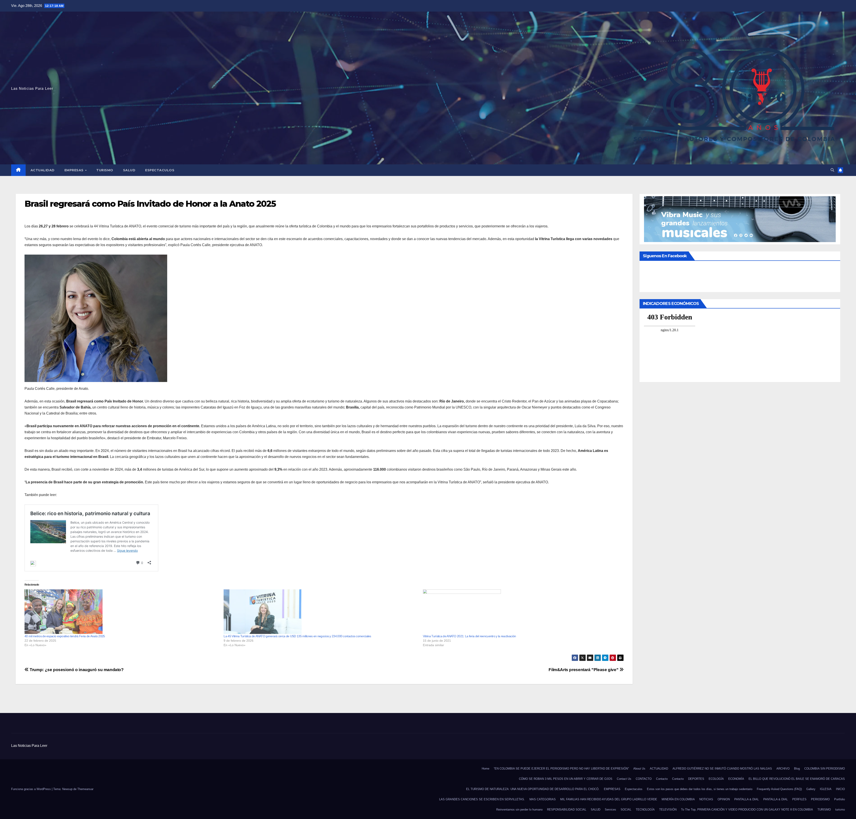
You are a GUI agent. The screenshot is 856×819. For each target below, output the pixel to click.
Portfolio (839, 799)
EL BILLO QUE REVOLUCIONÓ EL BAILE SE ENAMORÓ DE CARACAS (797, 778)
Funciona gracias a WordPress (31, 789)
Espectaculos (159, 170)
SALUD (129, 170)
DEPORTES (696, 778)
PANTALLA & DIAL (746, 799)
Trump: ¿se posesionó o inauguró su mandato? (76, 669)
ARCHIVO (783, 768)
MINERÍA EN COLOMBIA (678, 799)
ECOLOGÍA (716, 778)
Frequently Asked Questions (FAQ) (779, 789)
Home (485, 768)
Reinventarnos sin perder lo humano (519, 809)
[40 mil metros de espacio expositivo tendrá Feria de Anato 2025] (122, 611)
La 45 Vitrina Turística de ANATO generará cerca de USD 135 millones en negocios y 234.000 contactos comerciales (297, 636)
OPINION (724, 799)
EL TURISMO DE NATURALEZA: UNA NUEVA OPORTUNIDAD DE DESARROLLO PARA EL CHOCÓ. (532, 789)
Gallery (810, 789)
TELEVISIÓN (668, 809)
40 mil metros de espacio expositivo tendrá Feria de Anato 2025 (65, 636)
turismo (840, 809)
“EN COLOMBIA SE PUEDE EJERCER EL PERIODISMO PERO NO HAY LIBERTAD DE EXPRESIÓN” (561, 768)
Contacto (662, 778)
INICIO (840, 789)
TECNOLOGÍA (645, 809)
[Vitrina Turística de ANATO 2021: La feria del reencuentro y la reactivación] (520, 611)
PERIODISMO (820, 799)
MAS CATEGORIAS (542, 799)
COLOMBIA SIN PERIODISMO (824, 768)
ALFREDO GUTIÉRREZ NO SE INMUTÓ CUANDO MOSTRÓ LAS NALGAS (722, 768)
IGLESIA (825, 789)
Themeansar (85, 789)
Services (610, 809)
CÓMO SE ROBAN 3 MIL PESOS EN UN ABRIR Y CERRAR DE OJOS (565, 778)
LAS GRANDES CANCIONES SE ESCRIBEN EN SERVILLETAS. (482, 799)
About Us (639, 768)
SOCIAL (626, 809)
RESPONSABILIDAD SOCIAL (566, 809)
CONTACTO (644, 778)
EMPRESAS (74, 170)
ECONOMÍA (736, 778)
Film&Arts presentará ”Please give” (583, 669)
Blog (797, 768)
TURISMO (104, 170)
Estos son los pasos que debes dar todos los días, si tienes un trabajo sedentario (699, 789)
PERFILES (799, 799)
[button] (832, 170)
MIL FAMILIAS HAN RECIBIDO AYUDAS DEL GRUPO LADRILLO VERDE (608, 799)
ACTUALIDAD (43, 170)
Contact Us (624, 778)
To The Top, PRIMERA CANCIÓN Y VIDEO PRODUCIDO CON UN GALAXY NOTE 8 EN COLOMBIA (747, 809)
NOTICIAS (706, 799)
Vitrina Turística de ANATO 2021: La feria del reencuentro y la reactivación (469, 636)
